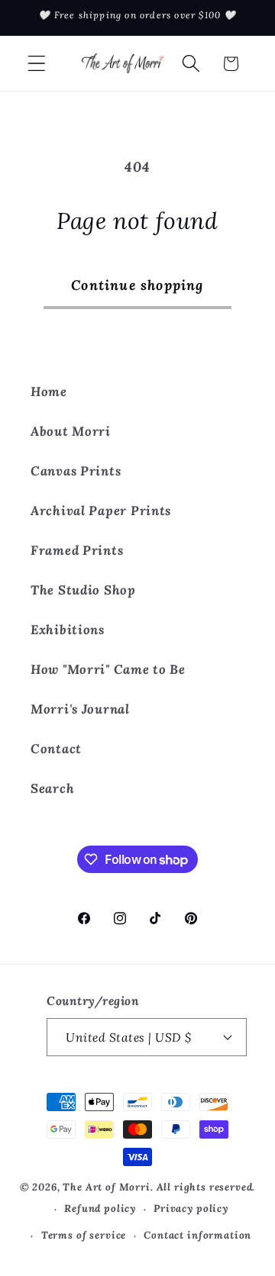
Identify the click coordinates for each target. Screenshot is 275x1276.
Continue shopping (137, 285)
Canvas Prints (76, 470)
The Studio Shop (83, 590)
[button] (37, 64)
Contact (56, 748)
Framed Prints (77, 550)
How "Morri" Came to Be (108, 669)
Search (52, 788)
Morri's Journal (80, 709)
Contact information (197, 1235)
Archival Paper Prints (101, 510)
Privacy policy (191, 1208)
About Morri (71, 431)
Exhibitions (68, 629)
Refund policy (100, 1208)
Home (49, 391)
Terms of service (83, 1235)
